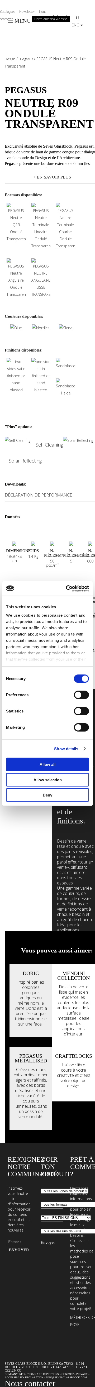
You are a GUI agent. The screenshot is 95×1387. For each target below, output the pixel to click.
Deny (47, 795)
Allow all (47, 764)
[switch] (81, 695)
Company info (15, 1374)
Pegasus (26, 59)
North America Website (50, 19)
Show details (66, 748)
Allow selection (48, 779)
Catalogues (7, 11)
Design (10, 59)
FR (19, 19)
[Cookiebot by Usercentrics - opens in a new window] (67, 588)
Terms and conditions (43, 1374)
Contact (67, 1374)
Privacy (82, 1374)
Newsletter (27, 11)
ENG (75, 25)
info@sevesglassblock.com (66, 1377)
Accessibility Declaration (24, 1377)
